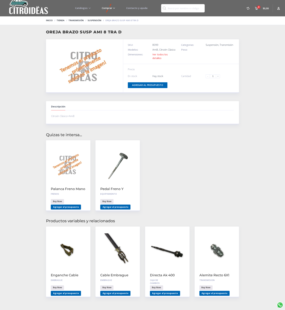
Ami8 (155, 49)
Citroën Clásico (167, 49)
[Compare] (248, 8)
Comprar (107, 8)
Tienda (60, 20)
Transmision (207, 280)
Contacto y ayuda (136, 8)
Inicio (49, 20)
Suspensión (94, 20)
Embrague (57, 280)
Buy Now (57, 201)
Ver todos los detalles (160, 56)
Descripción (58, 106)
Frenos (55, 193)
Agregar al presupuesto (147, 85)
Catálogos (81, 8)
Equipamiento (108, 193)
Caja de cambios (155, 282)
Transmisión (76, 20)
